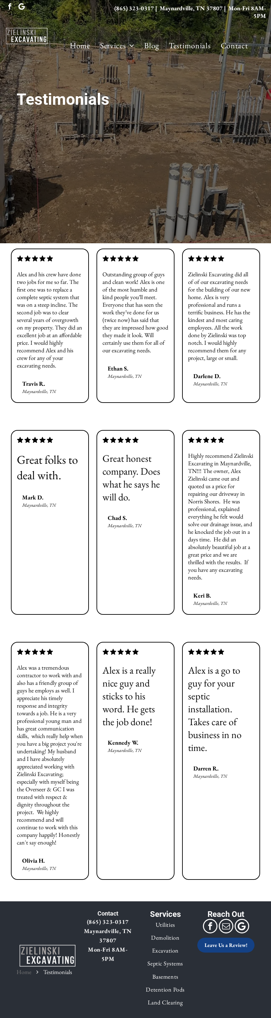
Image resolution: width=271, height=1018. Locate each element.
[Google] (21, 7)
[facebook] (10, 7)
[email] (226, 927)
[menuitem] (80, 45)
